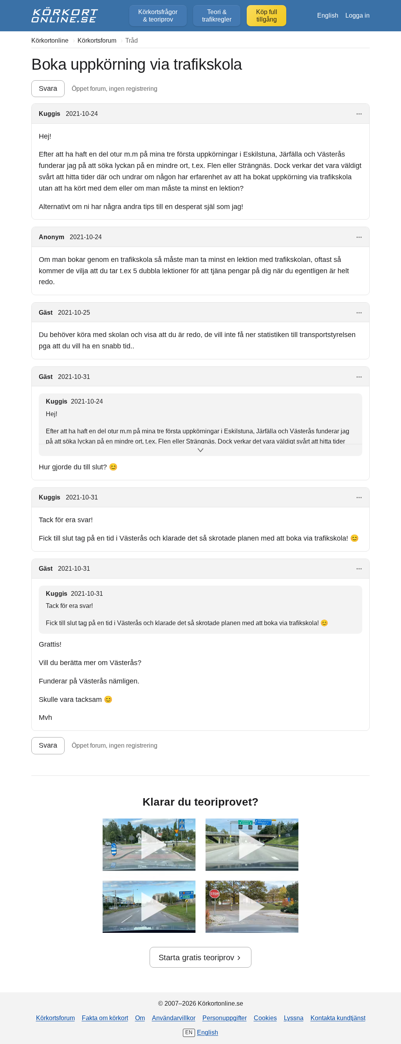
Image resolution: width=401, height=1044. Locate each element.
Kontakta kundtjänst (338, 1017)
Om (140, 1017)
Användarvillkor (173, 1017)
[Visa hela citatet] (200, 450)
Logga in (357, 15)
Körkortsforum (55, 1017)
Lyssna (293, 1017)
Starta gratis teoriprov (196, 957)
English (327, 15)
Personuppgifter (224, 1017)
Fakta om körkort (105, 1017)
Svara (48, 88)
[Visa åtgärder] (359, 114)
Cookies (265, 1017)
